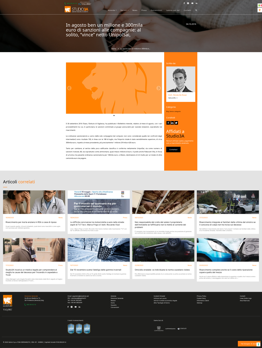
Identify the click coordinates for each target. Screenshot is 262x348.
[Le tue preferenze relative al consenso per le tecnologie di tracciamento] (258, 344)
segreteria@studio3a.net (80, 296)
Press (144, 10)
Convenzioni (156, 10)
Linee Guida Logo (246, 298)
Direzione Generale (117, 298)
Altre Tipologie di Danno (162, 303)
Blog (167, 111)
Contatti (187, 10)
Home (113, 49)
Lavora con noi (173, 10)
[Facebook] (168, 123)
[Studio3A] (76, 9)
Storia (113, 303)
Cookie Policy (201, 298)
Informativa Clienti (203, 300)
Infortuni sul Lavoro (160, 298)
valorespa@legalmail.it (78, 298)
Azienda (112, 10)
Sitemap (199, 303)
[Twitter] (176, 123)
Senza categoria (175, 111)
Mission (113, 300)
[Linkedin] (172, 123)
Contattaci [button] (173, 149)
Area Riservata (245, 300)
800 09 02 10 (71, 3)
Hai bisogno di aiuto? (249, 344)
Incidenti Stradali (159, 296)
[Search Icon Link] (194, 10)
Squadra (113, 305)
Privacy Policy (201, 296)
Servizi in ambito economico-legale (165, 300)
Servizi (124, 10)
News (135, 10)
